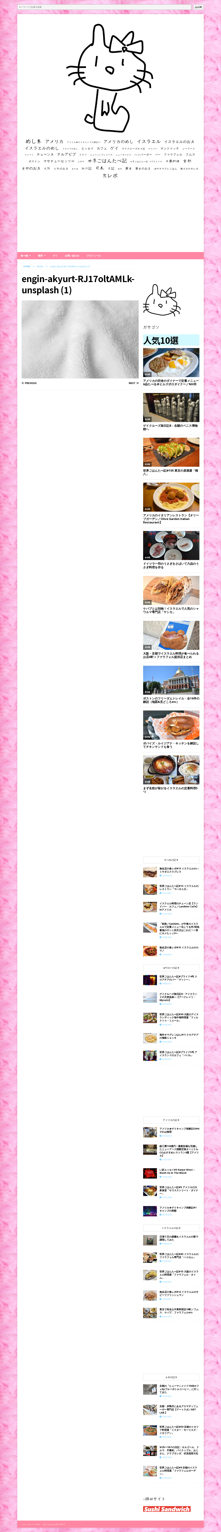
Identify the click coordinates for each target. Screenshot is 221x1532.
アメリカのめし (119, 141)
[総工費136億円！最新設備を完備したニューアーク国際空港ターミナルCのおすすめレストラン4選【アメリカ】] (150, 1150)
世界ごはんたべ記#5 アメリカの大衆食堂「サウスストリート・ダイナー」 (179, 1190)
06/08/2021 (167, 983)
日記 (111, 168)
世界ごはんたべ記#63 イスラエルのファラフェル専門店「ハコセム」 (179, 1255)
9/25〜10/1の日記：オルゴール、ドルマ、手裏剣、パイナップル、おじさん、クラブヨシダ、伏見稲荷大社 (179, 1450)
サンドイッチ (170, 148)
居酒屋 (75, 169)
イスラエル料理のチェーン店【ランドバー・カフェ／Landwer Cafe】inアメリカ (179, 906)
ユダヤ (81, 161)
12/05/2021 (167, 875)
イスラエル (149, 141)
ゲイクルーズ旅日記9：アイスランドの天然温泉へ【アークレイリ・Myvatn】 (178, 997)
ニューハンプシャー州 (101, 155)
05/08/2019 (167, 1243)
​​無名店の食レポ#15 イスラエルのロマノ (179, 949)
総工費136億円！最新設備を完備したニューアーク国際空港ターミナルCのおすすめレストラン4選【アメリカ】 (179, 1150)
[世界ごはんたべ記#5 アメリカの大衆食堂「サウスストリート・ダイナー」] (150, 1191)
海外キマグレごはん (165, 169)
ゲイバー (152, 149)
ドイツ (83, 154)
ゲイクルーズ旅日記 (133, 149)
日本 (100, 167)
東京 (128, 168)
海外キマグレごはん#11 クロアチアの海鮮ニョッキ (179, 1036)
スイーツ (29, 155)
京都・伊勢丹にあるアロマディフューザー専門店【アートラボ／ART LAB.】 (179, 1409)
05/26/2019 (167, 1004)
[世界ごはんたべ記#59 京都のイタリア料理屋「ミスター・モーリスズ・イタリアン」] (150, 1430)
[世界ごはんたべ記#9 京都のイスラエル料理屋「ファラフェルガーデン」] (150, 1471)
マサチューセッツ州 (59, 161)
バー (158, 154)
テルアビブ (66, 154)
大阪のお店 (61, 168)
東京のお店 (143, 168)
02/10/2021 (167, 1478)
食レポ (110, 175)
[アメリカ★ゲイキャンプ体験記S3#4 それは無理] (150, 1132)
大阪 (47, 168)
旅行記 (86, 168)
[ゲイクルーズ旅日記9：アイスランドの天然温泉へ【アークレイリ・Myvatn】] (150, 997)
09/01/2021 (167, 1316)
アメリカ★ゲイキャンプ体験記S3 (83, 142)
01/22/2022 (167, 913)
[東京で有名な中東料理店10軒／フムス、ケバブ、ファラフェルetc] (150, 1313)
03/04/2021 (167, 1281)
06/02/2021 (167, 1437)
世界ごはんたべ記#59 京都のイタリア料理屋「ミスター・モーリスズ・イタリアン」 (179, 1430)
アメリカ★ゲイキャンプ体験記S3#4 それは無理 (179, 1130)
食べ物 (24, 255)
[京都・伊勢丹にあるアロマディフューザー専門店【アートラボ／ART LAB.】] (150, 1410)
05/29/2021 (167, 1396)
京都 (187, 161)
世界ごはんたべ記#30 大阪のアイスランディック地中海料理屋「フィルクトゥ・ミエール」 (179, 1017)
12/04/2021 (167, 1299)
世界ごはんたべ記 (107, 160)
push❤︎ (198, 7)
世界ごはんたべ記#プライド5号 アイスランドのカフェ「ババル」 (178, 1053)
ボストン (34, 161)
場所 (40, 255)
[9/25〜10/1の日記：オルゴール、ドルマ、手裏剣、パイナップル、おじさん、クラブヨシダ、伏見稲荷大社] (150, 1451)
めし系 (34, 141)
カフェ (102, 148)
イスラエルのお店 (179, 141)
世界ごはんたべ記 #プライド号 (146, 161)
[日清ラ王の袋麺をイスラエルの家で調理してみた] (150, 1240)
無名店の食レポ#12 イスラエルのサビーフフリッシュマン (179, 1293)
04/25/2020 (167, 1041)
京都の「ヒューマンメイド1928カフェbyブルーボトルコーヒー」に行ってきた (179, 1389)
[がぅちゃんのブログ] (110, 131)
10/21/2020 (167, 1197)
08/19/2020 (167, 1214)
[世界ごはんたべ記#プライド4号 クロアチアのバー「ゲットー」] (150, 980)
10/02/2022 (167, 1457)
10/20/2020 (167, 1176)
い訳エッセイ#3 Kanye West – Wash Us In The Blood (177, 1171)
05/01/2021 (167, 1416)
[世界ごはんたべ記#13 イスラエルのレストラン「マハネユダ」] (150, 889)
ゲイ (114, 148)
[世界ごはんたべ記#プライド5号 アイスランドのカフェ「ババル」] (150, 1056)
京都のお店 (31, 168)
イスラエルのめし (42, 148)
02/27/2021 (167, 893)
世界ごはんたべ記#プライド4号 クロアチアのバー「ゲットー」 (178, 978)
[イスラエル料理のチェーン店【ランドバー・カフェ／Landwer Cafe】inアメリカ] (150, 907)
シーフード (188, 149)
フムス (190, 154)
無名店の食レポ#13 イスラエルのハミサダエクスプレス (179, 870)
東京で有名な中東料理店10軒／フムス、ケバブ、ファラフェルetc (179, 1311)
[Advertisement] (110, 218)
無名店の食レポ (189, 169)
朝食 (120, 169)
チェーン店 (45, 154)
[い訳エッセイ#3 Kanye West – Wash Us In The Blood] (150, 1173)
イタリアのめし (70, 149)
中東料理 (172, 161)
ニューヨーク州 (123, 155)
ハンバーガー (143, 154)
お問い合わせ (72, 255)
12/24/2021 (167, 954)
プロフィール (93, 255)
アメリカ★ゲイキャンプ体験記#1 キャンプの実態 (178, 1209)
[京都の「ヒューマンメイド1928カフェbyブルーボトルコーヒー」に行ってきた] (150, 1389)
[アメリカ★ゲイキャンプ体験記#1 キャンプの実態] (150, 1211)
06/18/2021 (167, 1261)
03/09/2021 (167, 937)
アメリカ (54, 141)
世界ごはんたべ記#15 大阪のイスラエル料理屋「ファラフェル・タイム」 (179, 1274)
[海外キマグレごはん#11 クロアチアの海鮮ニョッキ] (150, 1038)
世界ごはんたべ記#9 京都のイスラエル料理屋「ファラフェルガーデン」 (178, 1470)
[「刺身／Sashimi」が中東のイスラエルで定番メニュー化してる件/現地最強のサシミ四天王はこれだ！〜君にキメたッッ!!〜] (150, 927)
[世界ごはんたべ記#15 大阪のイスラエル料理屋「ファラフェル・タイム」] (150, 1275)
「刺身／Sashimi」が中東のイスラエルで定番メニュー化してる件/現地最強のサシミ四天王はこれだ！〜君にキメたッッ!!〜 (179, 928)
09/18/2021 (167, 1136)
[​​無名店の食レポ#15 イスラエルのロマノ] (150, 951)
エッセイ (87, 148)
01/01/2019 (167, 1159)
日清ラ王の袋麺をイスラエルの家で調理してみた (179, 1238)
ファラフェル (173, 154)
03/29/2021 (167, 1024)
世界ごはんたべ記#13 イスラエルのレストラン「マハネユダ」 (179, 887)
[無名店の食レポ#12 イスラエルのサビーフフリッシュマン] (150, 1295)
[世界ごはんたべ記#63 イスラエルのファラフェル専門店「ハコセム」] (150, 1258)
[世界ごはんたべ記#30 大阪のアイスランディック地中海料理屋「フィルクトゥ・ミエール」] (150, 1018)
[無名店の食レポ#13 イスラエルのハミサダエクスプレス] (150, 872)
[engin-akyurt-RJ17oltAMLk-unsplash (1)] (80, 376)
